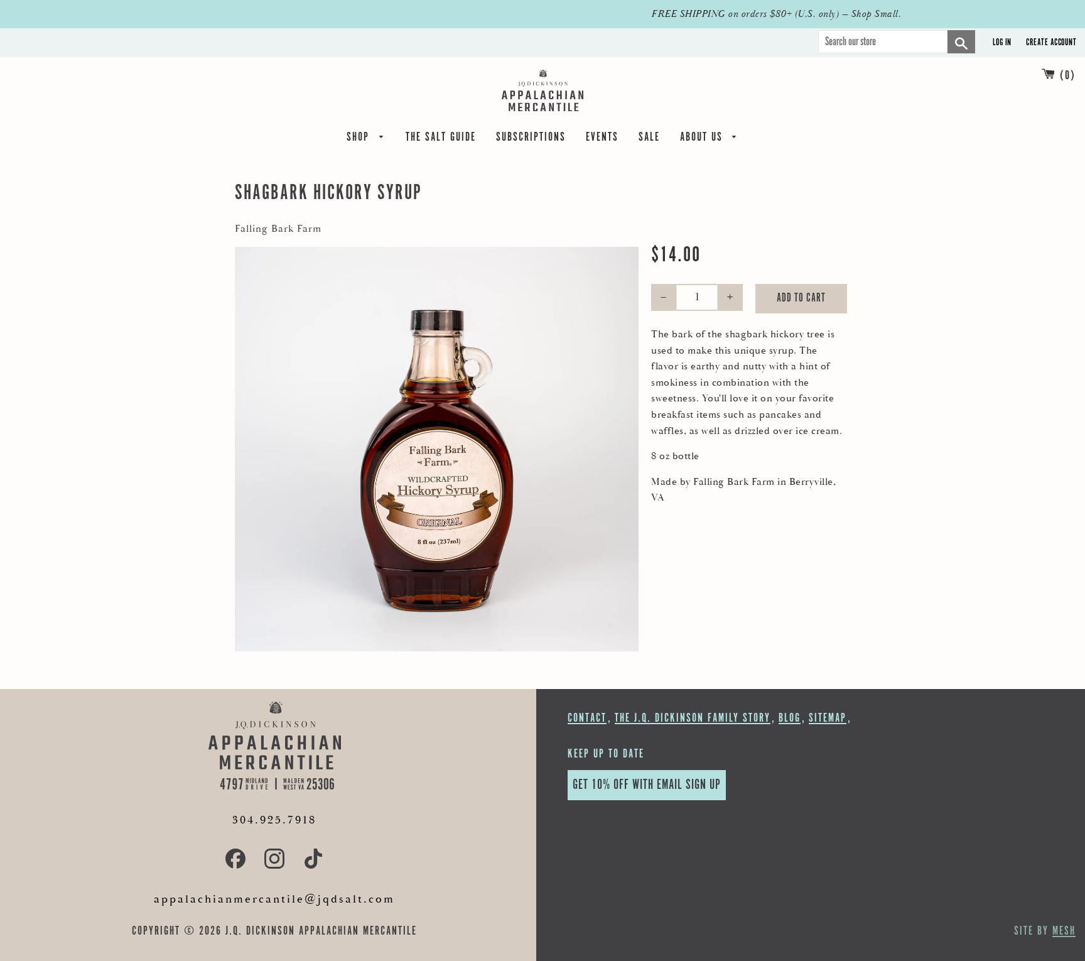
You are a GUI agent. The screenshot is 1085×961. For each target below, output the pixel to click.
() (1068, 76)
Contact (587, 718)
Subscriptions (531, 139)
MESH (1064, 931)
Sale (649, 139)
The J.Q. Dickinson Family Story (692, 718)
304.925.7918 (274, 820)
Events (602, 139)
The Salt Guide (441, 139)
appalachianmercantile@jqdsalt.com (274, 899)
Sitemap (827, 718)
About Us (703, 139)
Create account (1051, 42)
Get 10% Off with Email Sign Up (647, 785)
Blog (790, 718)
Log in (1002, 42)
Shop (360, 139)
